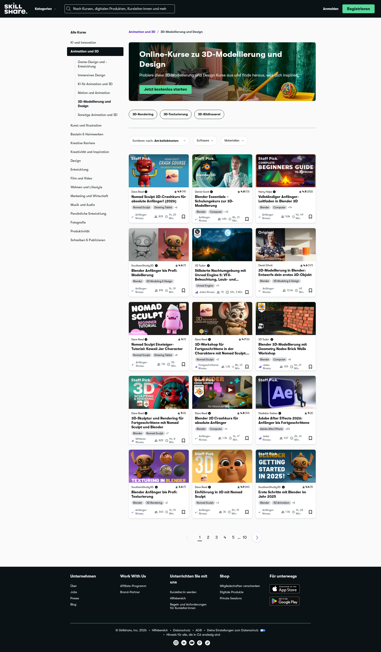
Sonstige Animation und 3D (97, 115)
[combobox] (120, 8)
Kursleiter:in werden (183, 592)
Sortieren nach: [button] (156, 140)
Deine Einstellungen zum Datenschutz (232, 630)
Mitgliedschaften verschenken (240, 586)
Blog (73, 604)
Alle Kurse (78, 32)
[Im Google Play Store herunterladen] (290, 601)
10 (245, 537)
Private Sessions (231, 598)
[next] (256, 537)
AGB (199, 630)
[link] (159, 188)
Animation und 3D (142, 32)
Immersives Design (91, 75)
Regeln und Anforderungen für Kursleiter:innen (188, 606)
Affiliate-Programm (133, 586)
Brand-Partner (130, 592)
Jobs (73, 592)
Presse (74, 598)
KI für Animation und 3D (95, 84)
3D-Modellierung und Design (94, 104)
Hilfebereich (178, 598)
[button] (55, 8)
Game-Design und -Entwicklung (92, 64)
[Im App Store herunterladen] (290, 589)
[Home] (15, 8)
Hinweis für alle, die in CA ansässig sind (193, 634)
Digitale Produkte (231, 592)
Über (73, 586)
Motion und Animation (94, 93)
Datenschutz (181, 630)
